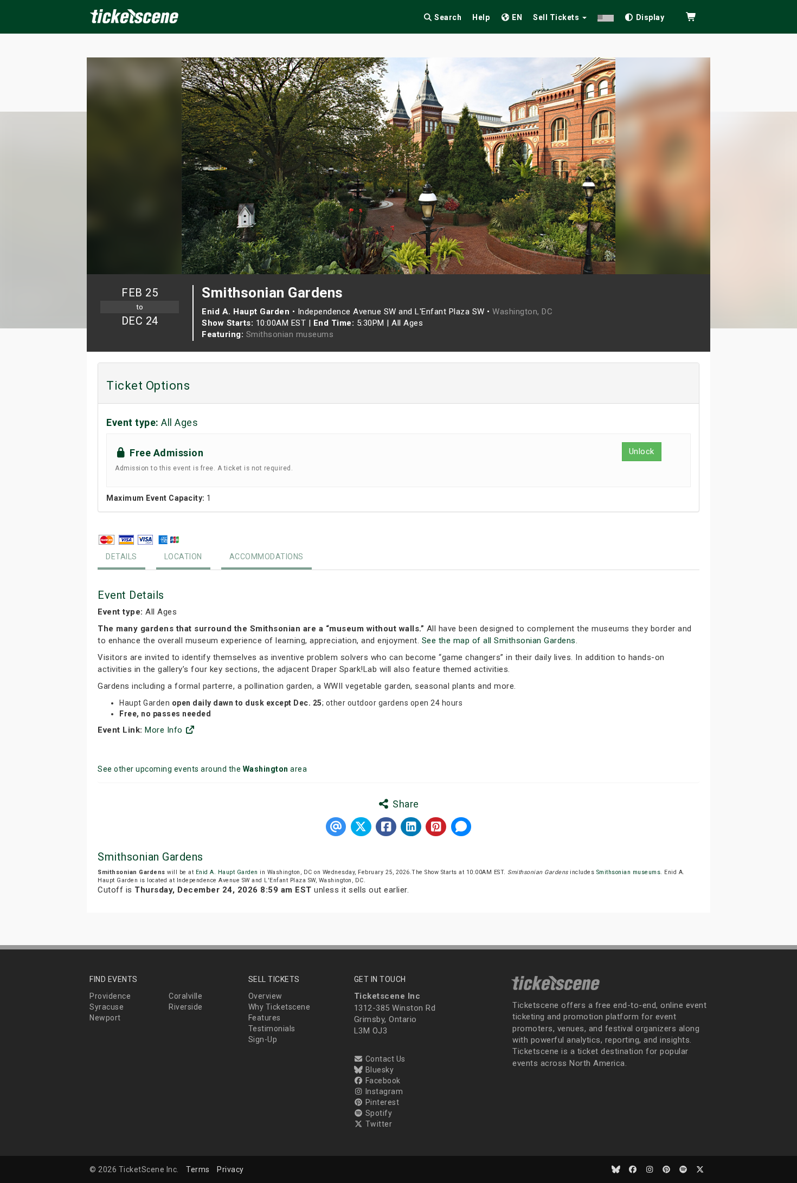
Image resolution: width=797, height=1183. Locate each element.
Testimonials (271, 1028)
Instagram (383, 1091)
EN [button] (516, 17)
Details (121, 556)
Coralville (185, 996)
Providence (110, 996)
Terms (198, 1169)
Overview (265, 996)
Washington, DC (522, 311)
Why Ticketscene (279, 1007)
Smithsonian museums (290, 334)
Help (481, 17)
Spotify (377, 1113)
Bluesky (378, 1069)
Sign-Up (263, 1039)
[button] (605, 15)
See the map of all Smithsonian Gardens (499, 640)
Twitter (377, 1124)
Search (447, 17)
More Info (165, 730)
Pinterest (381, 1102)
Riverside (186, 1007)
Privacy (230, 1169)
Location (183, 556)
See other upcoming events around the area (202, 769)
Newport (105, 1017)
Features (264, 1017)
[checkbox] (644, 15)
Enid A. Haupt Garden (227, 872)
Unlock (641, 451)
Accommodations (266, 556)
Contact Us (384, 1059)
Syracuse (106, 1007)
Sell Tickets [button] (557, 17)
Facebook (382, 1080)
